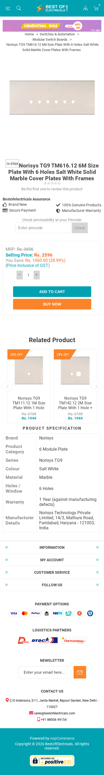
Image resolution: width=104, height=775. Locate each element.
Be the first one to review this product (52, 189)
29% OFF (16, 355)
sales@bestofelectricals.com (54, 713)
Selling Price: (19, 254)
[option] (29, 386)
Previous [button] (7, 386)
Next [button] (96, 386)
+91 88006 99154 (53, 720)
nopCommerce (62, 738)
